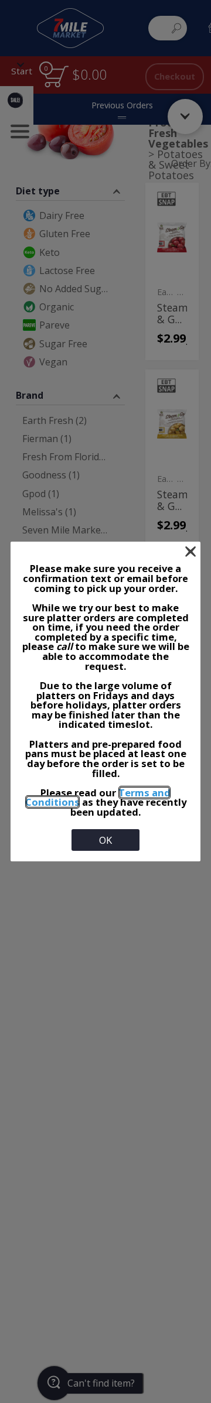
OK (105, 840)
